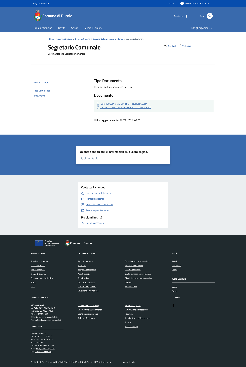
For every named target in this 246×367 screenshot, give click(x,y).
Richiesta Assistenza (86, 318)
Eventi (174, 291)
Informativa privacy (133, 305)
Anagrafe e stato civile (87, 269)
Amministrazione (65, 38)
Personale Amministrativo (42, 278)
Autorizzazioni (83, 278)
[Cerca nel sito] (210, 16)
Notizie (174, 269)
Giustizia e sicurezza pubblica (136, 261)
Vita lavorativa (131, 286)
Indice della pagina (41, 82)
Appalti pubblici (84, 273)
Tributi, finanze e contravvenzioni (138, 278)
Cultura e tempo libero (87, 286)
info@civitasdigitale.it (45, 348)
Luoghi (174, 286)
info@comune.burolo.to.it (47, 317)
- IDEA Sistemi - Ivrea (102, 362)
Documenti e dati (82, 38)
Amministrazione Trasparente (137, 318)
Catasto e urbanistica (86, 282)
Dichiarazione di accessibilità (136, 309)
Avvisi (174, 261)
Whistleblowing (131, 326)
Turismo (128, 282)
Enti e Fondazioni (38, 269)
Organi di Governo (38, 273)
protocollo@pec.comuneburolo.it (48, 320)
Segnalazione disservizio (88, 313)
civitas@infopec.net (43, 351)
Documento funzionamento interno (108, 38)
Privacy (128, 322)
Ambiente (82, 265)
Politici (33, 282)
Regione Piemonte (41, 3)
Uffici (33, 286)
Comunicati (176, 265)
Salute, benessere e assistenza (138, 273)
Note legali (129, 313)
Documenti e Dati (38, 265)
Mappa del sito (129, 362)
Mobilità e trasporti (133, 269)
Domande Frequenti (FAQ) (88, 305)
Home (51, 38)
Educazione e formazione (88, 290)
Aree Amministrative (39, 261)
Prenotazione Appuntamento (90, 309)
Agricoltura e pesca (85, 261)
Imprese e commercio (134, 265)
